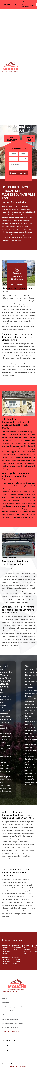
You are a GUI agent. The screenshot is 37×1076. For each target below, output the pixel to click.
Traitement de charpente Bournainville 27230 (27, 949)
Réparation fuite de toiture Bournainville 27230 (7, 949)
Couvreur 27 (24, 15)
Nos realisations (12, 139)
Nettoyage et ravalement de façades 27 (28, 101)
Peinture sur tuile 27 (27, 56)
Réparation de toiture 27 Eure (27, 117)
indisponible (7, 4)
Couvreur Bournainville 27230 (17, 947)
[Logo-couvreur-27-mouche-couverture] (11, 67)
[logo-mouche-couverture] (17, 984)
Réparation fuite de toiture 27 (27, 85)
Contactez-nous (21, 1066)
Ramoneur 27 (25, 28)
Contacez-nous (29, 139)
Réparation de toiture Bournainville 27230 (7, 960)
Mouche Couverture (19, 1064)
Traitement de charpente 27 (25, 70)
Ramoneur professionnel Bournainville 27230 (17, 960)
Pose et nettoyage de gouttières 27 (27, 42)
